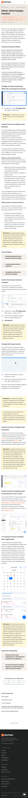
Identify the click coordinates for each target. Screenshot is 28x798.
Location (3, 750)
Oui (8, 681)
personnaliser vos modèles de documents (13, 502)
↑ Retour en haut (14, 723)
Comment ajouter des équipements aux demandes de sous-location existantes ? (12, 707)
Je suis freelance (6, 703)
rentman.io (4, 786)
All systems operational (8, 743)
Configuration (14, 7)
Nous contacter (5, 784)
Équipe (3, 755)
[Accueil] (6, 2)
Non (19, 681)
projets (17, 440)
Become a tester (5, 772)
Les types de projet (6, 700)
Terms (20, 795)
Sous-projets (5, 696)
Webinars (3, 767)
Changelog (4, 769)
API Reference (5, 760)
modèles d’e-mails (8, 510)
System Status (5, 781)
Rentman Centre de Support (8, 7)
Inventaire (4, 753)
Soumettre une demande (8, 779)
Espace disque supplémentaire (9, 711)
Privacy (15, 795)
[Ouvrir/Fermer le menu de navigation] (25, 2)
